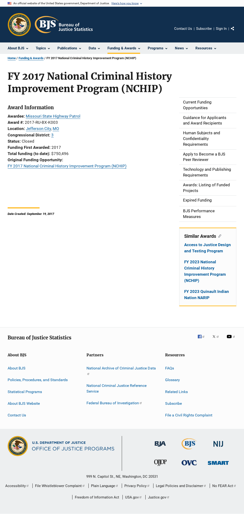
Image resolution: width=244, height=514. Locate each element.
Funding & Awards (31, 58)
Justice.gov (157, 497)
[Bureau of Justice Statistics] (189, 450)
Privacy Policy (135, 486)
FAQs (169, 368)
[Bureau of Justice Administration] (160, 447)
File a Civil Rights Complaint (188, 415)
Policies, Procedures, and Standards (38, 380)
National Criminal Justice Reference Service (116, 388)
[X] (217, 340)
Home (12, 58)
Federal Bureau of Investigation (112, 403)
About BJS (16, 368)
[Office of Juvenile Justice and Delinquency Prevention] (160, 467)
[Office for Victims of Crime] (189, 466)
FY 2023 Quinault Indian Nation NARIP (206, 294)
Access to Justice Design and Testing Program (207, 247)
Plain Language (103, 486)
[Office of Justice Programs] (19, 24)
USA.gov (132, 497)
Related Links (176, 391)
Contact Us (183, 28)
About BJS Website (24, 403)
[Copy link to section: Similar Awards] (218, 235)
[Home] (64, 24)
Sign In (221, 28)
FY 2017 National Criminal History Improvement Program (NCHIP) (67, 166)
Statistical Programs (25, 391)
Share (236, 32)
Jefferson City (38, 128)
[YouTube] (231, 340)
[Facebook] (203, 340)
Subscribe (204, 28)
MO (56, 128)
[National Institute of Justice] (218, 447)
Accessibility (15, 486)
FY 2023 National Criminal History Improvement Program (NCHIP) (205, 271)
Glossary (172, 380)
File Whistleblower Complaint (58, 486)
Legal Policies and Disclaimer (179, 486)
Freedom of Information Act (97, 497)
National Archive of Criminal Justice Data (121, 368)
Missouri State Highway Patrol (53, 116)
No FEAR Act (222, 486)
